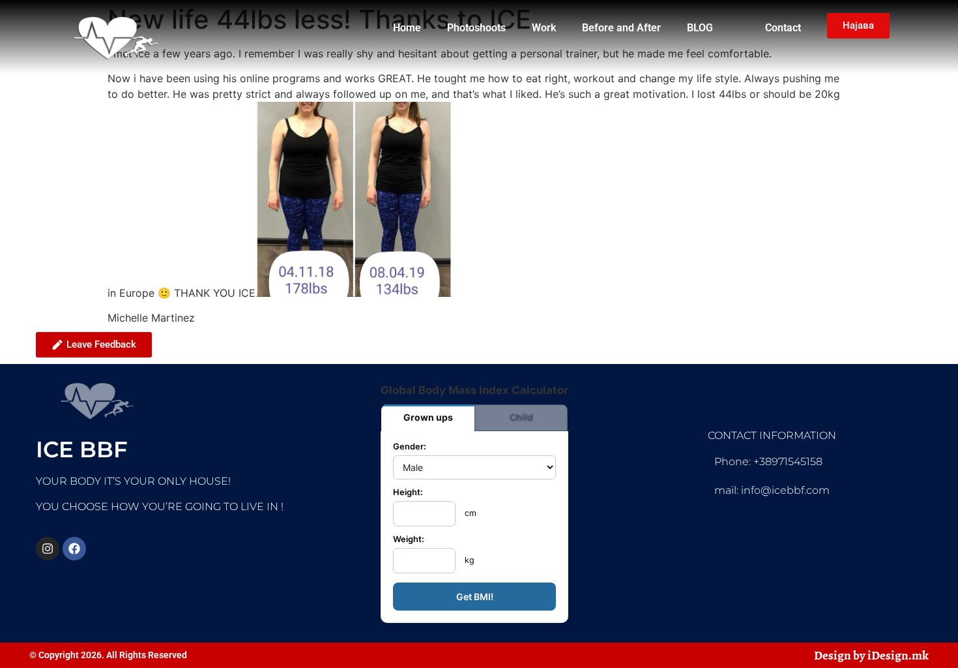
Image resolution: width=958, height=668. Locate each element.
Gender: (409, 447)
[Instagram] (47, 548)
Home (407, 28)
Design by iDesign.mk (871, 655)
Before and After (621, 28)
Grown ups (428, 417)
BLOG (700, 28)
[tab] (427, 417)
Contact (783, 28)
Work (544, 28)
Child (521, 417)
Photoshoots (476, 28)
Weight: (408, 540)
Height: (408, 493)
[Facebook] (74, 548)
